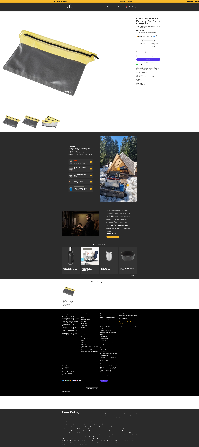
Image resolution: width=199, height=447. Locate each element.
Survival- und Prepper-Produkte (106, 342)
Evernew (94, 420)
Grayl (128, 422)
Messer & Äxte (117, 6)
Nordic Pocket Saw (97, 430)
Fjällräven (64, 422)
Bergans (122, 414)
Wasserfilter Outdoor (104, 338)
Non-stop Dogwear (88, 430)
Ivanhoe (88, 426)
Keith (114, 426)
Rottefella (68, 436)
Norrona (107, 430)
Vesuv (72, 442)
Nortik (115, 430)
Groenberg (64, 424)
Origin (76, 432)
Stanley (87, 438)
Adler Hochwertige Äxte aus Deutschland (108, 353)
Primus (103, 434)
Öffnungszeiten (104, 364)
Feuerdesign (103, 420)
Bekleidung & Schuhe (96, 6)
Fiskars (128, 420)
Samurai (80, 436)
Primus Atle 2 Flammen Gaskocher (80, 168)
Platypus (99, 434)
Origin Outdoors (81, 432)
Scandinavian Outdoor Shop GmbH (71, 364)
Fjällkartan (132, 420)
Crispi (112, 418)
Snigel (63, 438)
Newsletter (122, 314)
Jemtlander (92, 426)
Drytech (134, 418)
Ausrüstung (108, 6)
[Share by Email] (142, 65)
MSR (99, 428)
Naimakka (69, 430)
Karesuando (105, 426)
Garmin (96, 422)
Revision (130, 434)
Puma (111, 434)
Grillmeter (133, 422)
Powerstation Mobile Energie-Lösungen (108, 332)
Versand (142, 32)
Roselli (63, 436)
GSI (93, 422)
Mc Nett (110, 428)
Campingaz (128, 416)
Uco (135, 440)
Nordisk (103, 430)
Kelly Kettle (118, 426)
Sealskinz (107, 436)
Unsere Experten (84, 335)
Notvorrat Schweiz (104, 346)
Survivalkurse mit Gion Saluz (106, 319)
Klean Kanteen (125, 426)
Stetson (95, 438)
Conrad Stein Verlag (105, 418)
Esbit (90, 420)
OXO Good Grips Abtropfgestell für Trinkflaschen (87, 270)
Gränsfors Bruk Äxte (104, 336)
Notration (126, 430)
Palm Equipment (129, 432)
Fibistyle (114, 420)
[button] (63, 7)
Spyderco (77, 438)
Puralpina (119, 434)
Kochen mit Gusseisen (104, 355)
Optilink (67, 432)
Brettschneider (90, 416)
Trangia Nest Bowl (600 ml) (127, 268)
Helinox (87, 424)
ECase (63, 420)
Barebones (117, 414)
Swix (63, 440)
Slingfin (133, 436)
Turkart (128, 440)
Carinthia (64, 418)
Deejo (121, 418)
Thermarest (90, 440)
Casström (69, 418)
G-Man (89, 422)
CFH (121, 416)
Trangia (109, 440)
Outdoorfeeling (105, 432)
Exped (98, 420)
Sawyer (91, 436)
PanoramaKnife (65, 434)
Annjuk (91, 414)
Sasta (84, 436)
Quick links (103, 314)
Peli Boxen (75, 434)
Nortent (101, 334)
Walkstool (86, 442)
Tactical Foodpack (69, 440)
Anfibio (87, 414)
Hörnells (80, 426)
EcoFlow (87, 420)
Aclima (71, 414)
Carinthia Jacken (103, 328)
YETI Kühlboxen (103, 340)
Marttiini (105, 428)
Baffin (113, 414)
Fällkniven (85, 422)
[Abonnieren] (135, 326)
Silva (124, 436)
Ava (107, 414)
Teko (82, 440)
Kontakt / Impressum (85, 333)
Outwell (111, 432)
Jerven (97, 426)
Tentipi (85, 440)
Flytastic (76, 422)
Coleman (87, 418)
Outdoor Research (98, 432)
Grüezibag (76, 424)
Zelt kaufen (83, 342)
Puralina (115, 434)
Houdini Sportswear (129, 424)
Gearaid (110, 422)
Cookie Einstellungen (66, 391)
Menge (137, 50)
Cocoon (78, 418)
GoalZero (115, 422)
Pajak (124, 432)
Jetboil (100, 426)
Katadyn (111, 426)
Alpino (83, 414)
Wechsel (100, 442)
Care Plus (133, 416)
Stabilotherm (82, 438)
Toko (106, 440)
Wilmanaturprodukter (126, 442)
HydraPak (69, 426)
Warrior (90, 442)
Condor (99, 418)
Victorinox (77, 442)
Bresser (84, 416)
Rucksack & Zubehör (85, 329)
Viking (81, 442)
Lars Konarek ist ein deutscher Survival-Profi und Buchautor (108, 358)
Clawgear (74, 418)
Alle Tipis (83, 340)
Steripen (91, 438)
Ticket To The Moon (100, 440)
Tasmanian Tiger (76, 440)
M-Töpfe (92, 428)
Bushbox (103, 416)
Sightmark (117, 436)
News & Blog (83, 344)
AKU (63, 414)
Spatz (72, 438)
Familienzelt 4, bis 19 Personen (106, 327)
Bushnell (117, 416)
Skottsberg (128, 436)
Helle (90, 424)
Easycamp (79, 420)
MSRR (101, 428)
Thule (94, 440)
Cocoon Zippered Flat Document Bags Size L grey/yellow (68, 303)
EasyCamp (74, 420)
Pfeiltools (95, 434)
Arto (99, 414)
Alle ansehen (133, 275)
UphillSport (64, 442)
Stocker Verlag (101, 438)
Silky (121, 436)
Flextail (72, 422)
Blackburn (69, 416)
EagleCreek (68, 420)
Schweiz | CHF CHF (93, 388)
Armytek (95, 414)
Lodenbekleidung (103, 349)
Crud (115, 418)
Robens (134, 434)
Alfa (77, 414)
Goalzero (119, 422)
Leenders (74, 428)
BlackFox (64, 416)
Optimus (72, 432)
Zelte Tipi (86, 6)
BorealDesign (75, 416)
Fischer (124, 420)
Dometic (125, 418)
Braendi (80, 416)
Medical (121, 428)
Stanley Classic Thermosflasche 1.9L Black (70, 269)
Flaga (68, 422)
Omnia (133, 430)
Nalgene (74, 430)
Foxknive (81, 422)
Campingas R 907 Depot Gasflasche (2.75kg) (80, 189)
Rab (123, 434)
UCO (132, 440)
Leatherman (68, 428)
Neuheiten (79, 6)
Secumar (112, 436)
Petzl (91, 434)
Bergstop (127, 414)
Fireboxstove (119, 420)
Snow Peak (68, 438)
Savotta (87, 436)
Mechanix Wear (116, 428)
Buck (100, 416)
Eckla (83, 420)
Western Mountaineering (108, 442)
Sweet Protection (120, 438)
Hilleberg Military (120, 424)
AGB (82, 336)
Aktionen (83, 331)
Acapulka (67, 414)
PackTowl (120, 432)
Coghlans (83, 418)
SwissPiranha (127, 438)
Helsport (94, 424)
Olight (130, 430)
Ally (80, 414)
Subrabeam (107, 438)
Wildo (115, 442)
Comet (95, 418)
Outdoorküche (84, 325)
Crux (118, 418)
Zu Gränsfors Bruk (113, 236)
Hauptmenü (84, 314)
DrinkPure (130, 418)
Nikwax (81, 430)
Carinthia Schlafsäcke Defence (106, 330)
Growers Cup (70, 424)
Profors (107, 434)
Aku (75, 414)
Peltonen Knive (81, 434)
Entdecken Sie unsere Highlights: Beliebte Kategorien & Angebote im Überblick (108, 316)
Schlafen (83, 327)
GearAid (105, 422)
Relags (126, 434)
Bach (110, 414)
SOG (76, 436)
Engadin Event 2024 (104, 360)
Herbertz (105, 424)
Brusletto (96, 416)
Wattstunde (95, 442)
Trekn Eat (114, 440)
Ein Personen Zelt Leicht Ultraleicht (107, 321)
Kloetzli (130, 426)
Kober (134, 426)
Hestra (109, 424)
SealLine (103, 436)
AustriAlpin (103, 414)
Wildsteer (119, 442)
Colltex (91, 418)
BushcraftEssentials (110, 416)
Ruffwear (73, 436)
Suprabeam (113, 438)
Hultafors (64, 426)
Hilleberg (114, 424)
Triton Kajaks (123, 440)
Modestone (126, 428)
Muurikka (64, 430)
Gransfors (124, 422)
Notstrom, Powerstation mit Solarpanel (108, 323)
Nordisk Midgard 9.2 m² (80, 162)
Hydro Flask (74, 426)
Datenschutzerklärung (85, 338)
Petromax (102, 348)
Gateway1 (101, 422)
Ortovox (91, 432)
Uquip (69, 442)
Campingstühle (103, 344)
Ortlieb (87, 432)
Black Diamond (133, 414)
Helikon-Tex (81, 424)
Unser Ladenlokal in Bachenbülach (67, 314)
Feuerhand (109, 420)
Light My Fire (79, 428)
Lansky (63, 428)
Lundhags (87, 428)
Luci (84, 428)
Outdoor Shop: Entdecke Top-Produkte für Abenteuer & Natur (89, 347)
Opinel (63, 432)
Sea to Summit (97, 436)
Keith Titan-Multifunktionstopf (106, 269)
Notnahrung (120, 430)
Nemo (78, 430)
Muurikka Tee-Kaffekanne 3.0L (80, 174)
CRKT (123, 416)
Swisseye (133, 438)
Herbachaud (99, 424)
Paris (70, 434)
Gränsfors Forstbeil (79, 181)
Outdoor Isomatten (104, 325)
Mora (131, 428)
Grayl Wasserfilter (103, 351)
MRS (96, 428)
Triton (118, 440)
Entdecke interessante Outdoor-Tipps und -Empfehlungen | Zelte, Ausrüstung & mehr (89, 350)
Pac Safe (115, 432)
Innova (84, 426)
